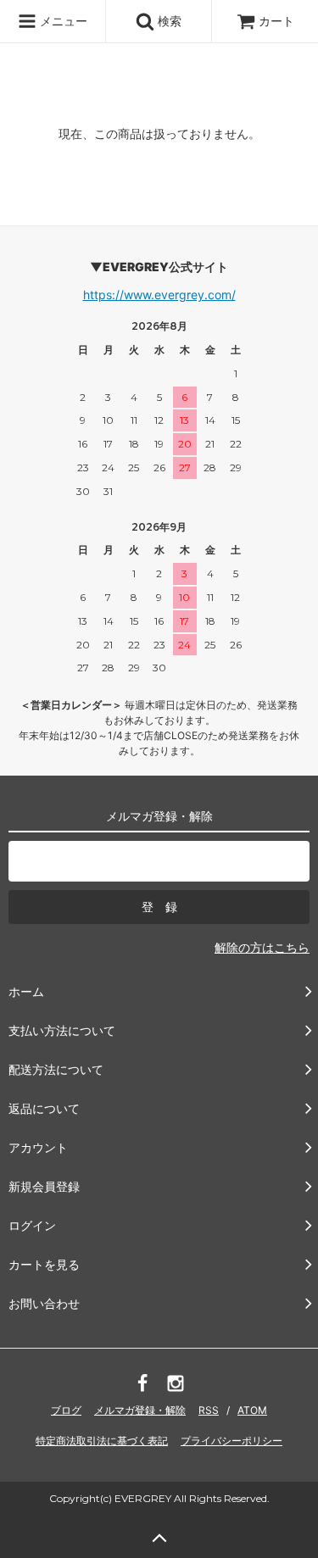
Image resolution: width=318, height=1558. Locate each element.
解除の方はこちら (262, 947)
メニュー (61, 21)
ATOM (252, 1410)
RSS (208, 1410)
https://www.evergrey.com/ (159, 294)
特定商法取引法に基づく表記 (102, 1440)
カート (276, 21)
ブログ (66, 1410)
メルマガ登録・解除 (140, 1410)
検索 (167, 21)
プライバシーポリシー (231, 1440)
